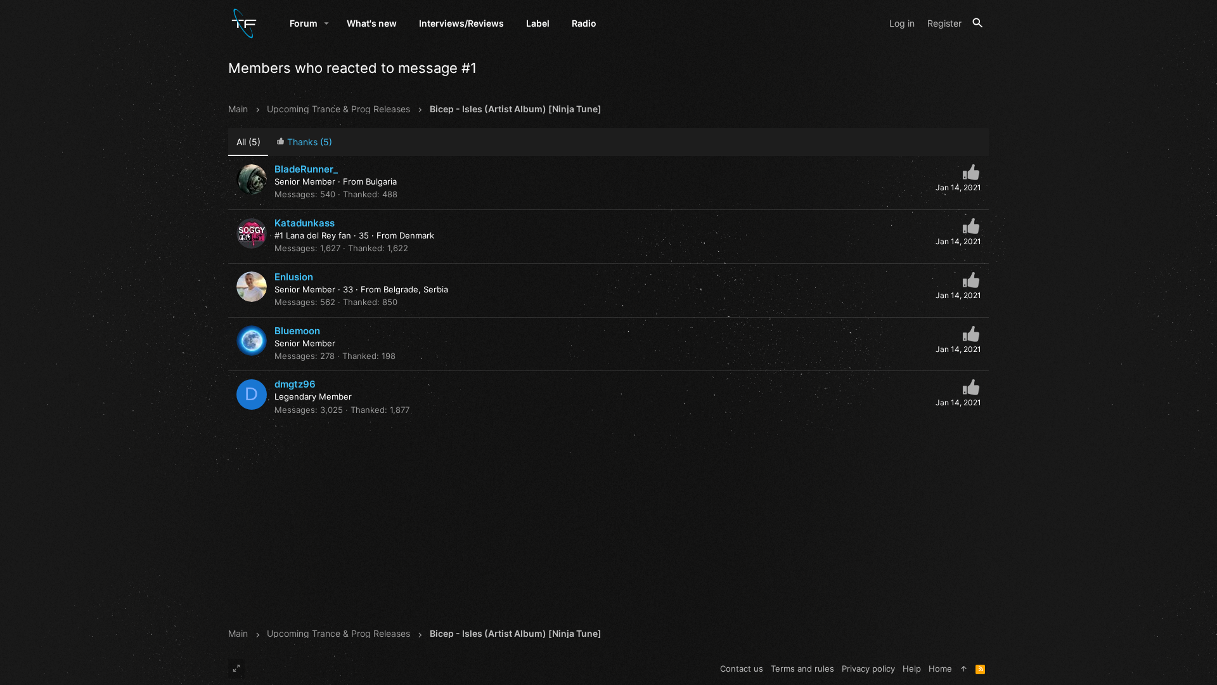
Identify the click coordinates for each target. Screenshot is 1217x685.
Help (912, 668)
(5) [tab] (248, 141)
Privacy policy (868, 668)
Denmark (416, 235)
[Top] (964, 668)
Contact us (741, 668)
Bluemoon (297, 331)
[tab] (304, 142)
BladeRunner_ (306, 169)
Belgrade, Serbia (415, 289)
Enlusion (293, 277)
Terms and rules (802, 668)
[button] (327, 23)
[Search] (978, 23)
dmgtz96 (295, 384)
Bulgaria (381, 181)
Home (940, 668)
